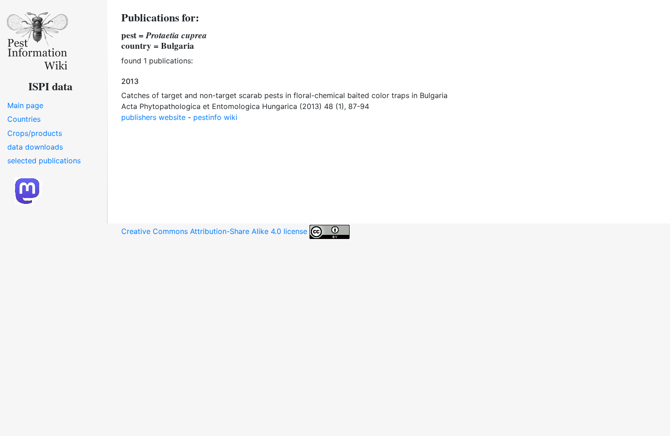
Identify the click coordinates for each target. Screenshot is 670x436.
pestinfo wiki (215, 117)
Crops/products (34, 133)
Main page (25, 105)
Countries (24, 119)
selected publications (44, 160)
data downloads (35, 146)
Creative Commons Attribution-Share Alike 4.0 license (215, 231)
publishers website (153, 117)
